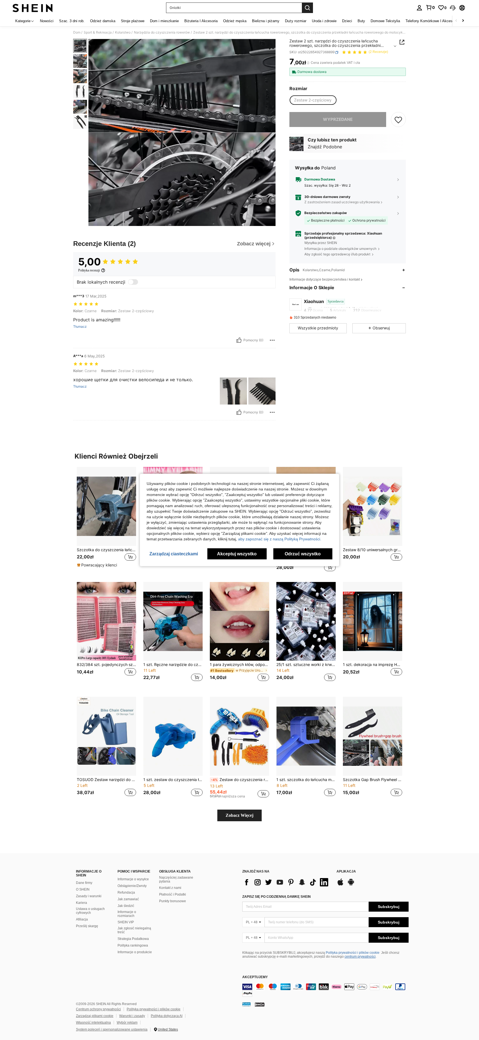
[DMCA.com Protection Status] (259, 1004)
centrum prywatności (360, 956)
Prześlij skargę (87, 926)
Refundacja (126, 892)
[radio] (312, 100)
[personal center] (419, 7)
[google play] (351, 885)
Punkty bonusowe (172, 901)
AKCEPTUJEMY (255, 977)
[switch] (133, 282)
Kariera (81, 903)
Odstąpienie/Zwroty (132, 886)
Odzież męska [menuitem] (234, 21)
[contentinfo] (325, 990)
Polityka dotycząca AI (166, 1016)
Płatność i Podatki (172, 894)
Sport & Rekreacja (98, 32)
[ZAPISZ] (398, 119)
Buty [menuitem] (361, 21)
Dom (76, 32)
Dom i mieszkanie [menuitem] (164, 21)
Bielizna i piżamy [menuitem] (265, 21)
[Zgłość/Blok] (272, 340)
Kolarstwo (123, 32)
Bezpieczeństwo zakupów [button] (325, 213)
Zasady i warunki (88, 896)
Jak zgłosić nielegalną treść (134, 930)
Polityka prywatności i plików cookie (352, 953)
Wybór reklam (127, 1022)
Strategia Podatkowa (133, 939)
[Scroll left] (456, 21)
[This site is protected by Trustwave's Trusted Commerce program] (246, 1004)
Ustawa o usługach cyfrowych (90, 911)
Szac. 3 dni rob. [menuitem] (72, 21)
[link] (430, 7)
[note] (98, 565)
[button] (452, 7)
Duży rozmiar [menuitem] (295, 21)
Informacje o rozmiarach (127, 914)
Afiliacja (82, 919)
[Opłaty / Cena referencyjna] (308, 63)
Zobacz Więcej (239, 815)
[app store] (340, 885)
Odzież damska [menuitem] (102, 21)
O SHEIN (83, 889)
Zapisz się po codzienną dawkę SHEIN (276, 897)
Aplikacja (346, 871)
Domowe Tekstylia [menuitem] (385, 21)
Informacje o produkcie (135, 952)
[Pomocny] (239, 340)
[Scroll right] (463, 21)
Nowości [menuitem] (46, 21)
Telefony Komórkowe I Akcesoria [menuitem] (432, 21)
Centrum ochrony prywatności (98, 1009)
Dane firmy (84, 883)
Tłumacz (80, 327)
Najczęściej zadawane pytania (176, 879)
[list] (286, 882)
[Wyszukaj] (307, 7)
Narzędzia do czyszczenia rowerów (162, 32)
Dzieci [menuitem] (347, 21)
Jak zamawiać (128, 899)
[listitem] (106, 520)
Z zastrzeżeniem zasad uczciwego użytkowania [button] (342, 202)
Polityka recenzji (89, 270)
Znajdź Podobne (325, 146)
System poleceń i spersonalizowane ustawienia (111, 1029)
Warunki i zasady (132, 1016)
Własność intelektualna (93, 1022)
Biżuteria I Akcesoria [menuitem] (201, 21)
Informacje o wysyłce (133, 879)
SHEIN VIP (126, 922)
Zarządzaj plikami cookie (94, 1016)
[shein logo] (32, 8)
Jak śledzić (126, 906)
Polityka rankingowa (133, 945)
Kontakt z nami (170, 888)
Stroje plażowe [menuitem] (132, 21)
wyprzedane (338, 119)
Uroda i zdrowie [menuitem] (324, 21)
